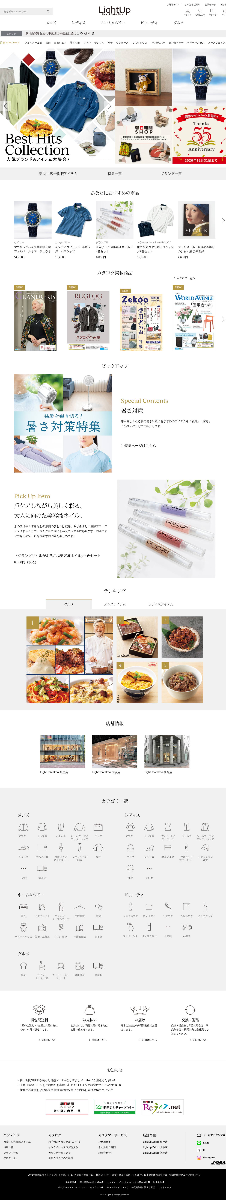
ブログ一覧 (10, 1158)
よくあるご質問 (192, 4)
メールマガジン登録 (214, 1135)
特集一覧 (115, 173)
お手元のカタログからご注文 (64, 1141)
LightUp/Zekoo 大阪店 (155, 1147)
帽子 (110, 42)
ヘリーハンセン (195, 42)
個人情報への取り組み (90, 1182)
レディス (79, 23)
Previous (5, 106)
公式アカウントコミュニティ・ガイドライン (79, 1187)
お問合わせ (210, 4)
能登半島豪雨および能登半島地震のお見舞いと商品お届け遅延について (65, 1089)
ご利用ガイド (172, 4)
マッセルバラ (157, 42)
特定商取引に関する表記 (143, 1187)
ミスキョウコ (139, 42)
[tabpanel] (57, 106)
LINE (206, 1142)
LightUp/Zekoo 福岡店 (155, 1152)
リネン (87, 42)
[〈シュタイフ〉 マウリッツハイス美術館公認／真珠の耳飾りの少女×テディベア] (143, 77)
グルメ (179, 23)
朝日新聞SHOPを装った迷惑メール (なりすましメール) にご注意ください (66, 1080)
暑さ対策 (75, 42)
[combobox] (26, 11)
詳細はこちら (49, 1039)
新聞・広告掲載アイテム (58, 173)
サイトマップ (164, 1187)
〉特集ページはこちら (138, 446)
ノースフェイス (216, 42)
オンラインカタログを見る (63, 1147)
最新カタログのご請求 (60, 1158)
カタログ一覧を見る (59, 1152)
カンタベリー (176, 42)
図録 (48, 42)
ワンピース (122, 42)
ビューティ (149, 23)
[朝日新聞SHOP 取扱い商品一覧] (143, 135)
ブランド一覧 (171, 173)
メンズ (51, 23)
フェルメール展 (33, 42)
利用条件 (157, 1182)
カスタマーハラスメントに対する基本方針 (127, 1182)
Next (109, 106)
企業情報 (69, 1182)
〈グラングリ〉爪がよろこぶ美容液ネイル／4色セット (57, 556)
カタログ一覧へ (186, 278)
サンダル (99, 42)
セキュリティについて (117, 1187)
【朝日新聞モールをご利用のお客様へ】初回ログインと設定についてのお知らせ (70, 1085)
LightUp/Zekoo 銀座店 (155, 1141)
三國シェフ (60, 42)
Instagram (209, 1157)
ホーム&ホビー (113, 23)
